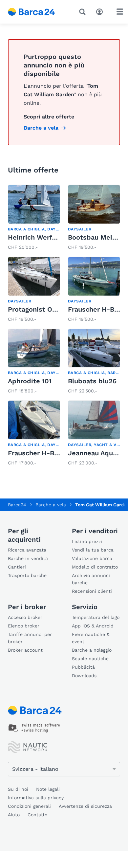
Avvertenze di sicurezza (85, 806)
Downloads (84, 675)
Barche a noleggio (92, 650)
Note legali (48, 789)
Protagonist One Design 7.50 (53, 309)
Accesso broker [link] (25, 617)
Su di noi (18, 789)
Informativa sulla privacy (36, 797)
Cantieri (17, 567)
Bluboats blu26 (92, 381)
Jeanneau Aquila (94, 453)
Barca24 (17, 504)
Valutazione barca (92, 558)
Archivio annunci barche (91, 579)
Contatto (37, 814)
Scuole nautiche (90, 658)
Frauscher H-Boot (96, 309)
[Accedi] (101, 11)
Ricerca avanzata (27, 549)
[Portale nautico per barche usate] (36, 11)
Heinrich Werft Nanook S (47, 237)
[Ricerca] (83, 12)
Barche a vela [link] (41, 128)
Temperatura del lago (95, 617)
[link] (34, 218)
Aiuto (14, 814)
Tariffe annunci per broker (30, 638)
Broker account (25, 650)
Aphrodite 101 (30, 381)
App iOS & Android (93, 625)
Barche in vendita (28, 558)
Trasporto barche (27, 575)
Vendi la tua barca (93, 549)
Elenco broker (23, 625)
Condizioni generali (29, 806)
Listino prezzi (87, 541)
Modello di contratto (95, 567)
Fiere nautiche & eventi (91, 638)
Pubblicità (83, 667)
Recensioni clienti (92, 591)
